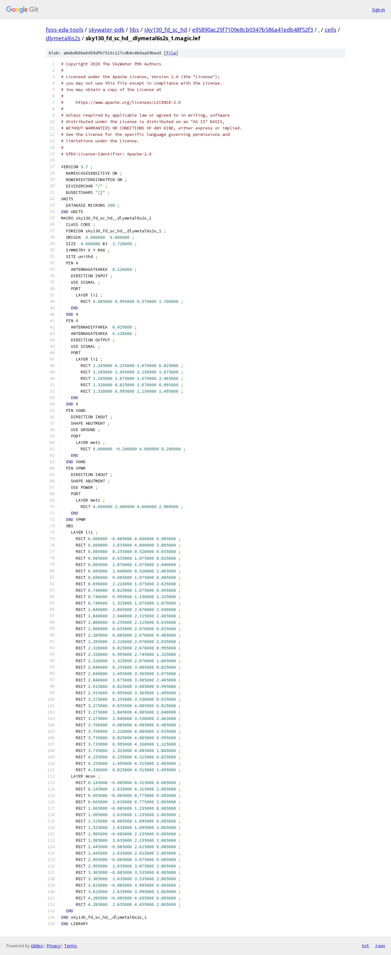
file (171, 53)
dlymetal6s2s (63, 38)
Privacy (53, 946)
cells (330, 29)
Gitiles (37, 946)
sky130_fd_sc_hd (165, 29)
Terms (70, 946)
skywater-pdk (106, 29)
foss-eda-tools (64, 29)
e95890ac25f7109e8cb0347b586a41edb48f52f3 (252, 29)
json (380, 945)
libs (134, 29)
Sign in (378, 10)
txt (365, 945)
